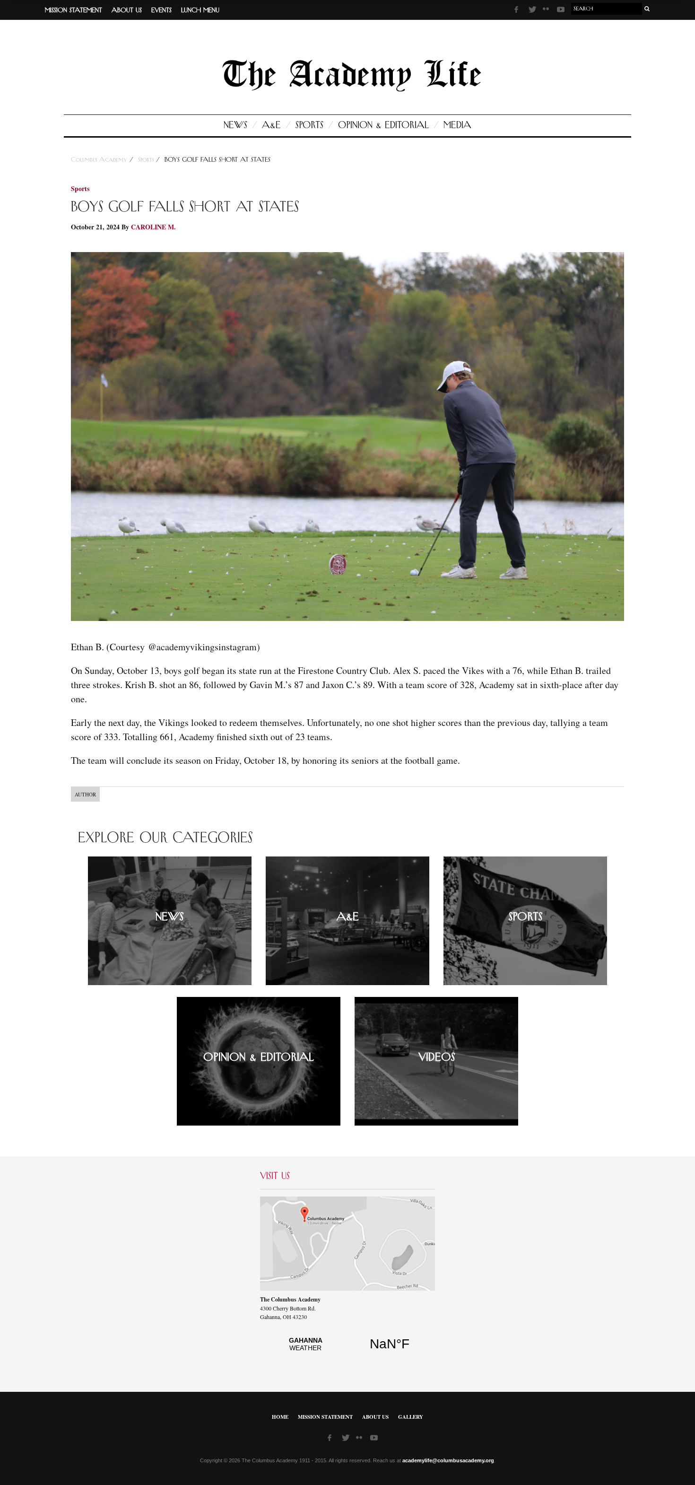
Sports (309, 125)
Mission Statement (73, 10)
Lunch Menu (200, 10)
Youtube (561, 11)
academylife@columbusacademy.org (448, 1460)
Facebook (519, 11)
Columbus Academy (100, 159)
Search (647, 8)
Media (457, 125)
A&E (271, 125)
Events (161, 10)
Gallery (410, 1417)
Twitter (533, 11)
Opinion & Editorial (383, 125)
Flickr (547, 12)
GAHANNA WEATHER (347, 1349)
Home (280, 1417)
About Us (127, 10)
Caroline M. (153, 227)
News (235, 125)
